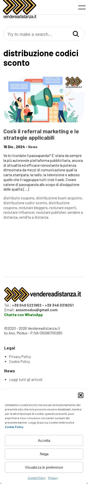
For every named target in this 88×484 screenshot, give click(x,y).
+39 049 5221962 (27, 305)
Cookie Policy (37, 477)
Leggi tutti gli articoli (26, 379)
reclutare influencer (18, 212)
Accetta (44, 440)
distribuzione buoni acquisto (59, 198)
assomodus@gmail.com (37, 310)
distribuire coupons (18, 198)
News (32, 147)
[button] (80, 395)
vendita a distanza (33, 217)
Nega (44, 454)
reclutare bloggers (33, 207)
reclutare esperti (62, 207)
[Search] (75, 34)
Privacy (53, 477)
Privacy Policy (20, 356)
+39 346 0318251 (59, 305)
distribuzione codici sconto (25, 203)
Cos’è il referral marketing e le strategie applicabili (41, 134)
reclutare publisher (51, 212)
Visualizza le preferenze (44, 467)
